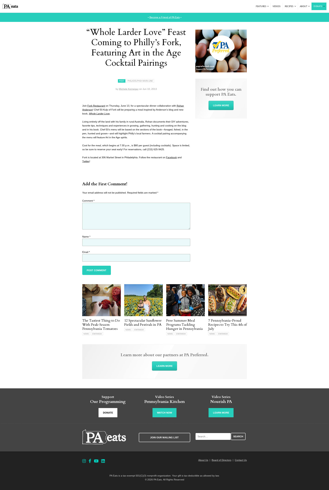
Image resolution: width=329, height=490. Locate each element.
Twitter (85, 161)
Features (261, 6)
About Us (203, 460)
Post (121, 80)
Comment (88, 200)
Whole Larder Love (99, 113)
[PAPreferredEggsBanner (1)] (221, 71)
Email (86, 252)
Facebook (171, 157)
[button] (268, 6)
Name (86, 236)
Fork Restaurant (96, 105)
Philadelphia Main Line (140, 80)
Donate (318, 6)
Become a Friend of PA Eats (164, 17)
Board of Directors (221, 460)
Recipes (289, 6)
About (303, 6)
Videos (277, 6)
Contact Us (241, 460)
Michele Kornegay (128, 89)
